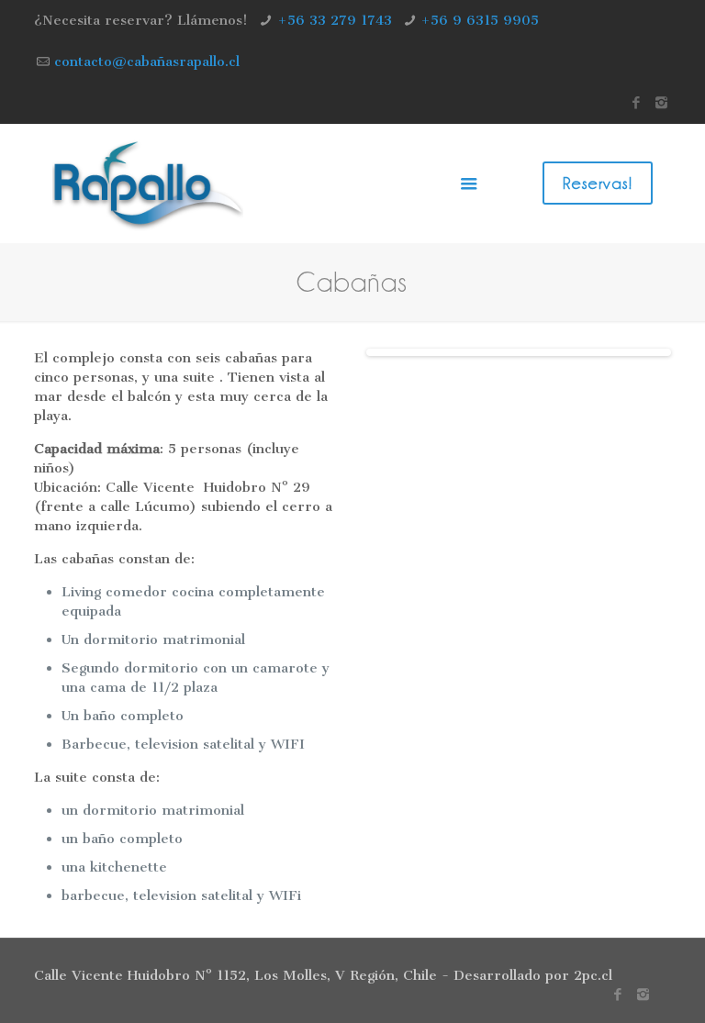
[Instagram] (661, 102)
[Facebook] (636, 102)
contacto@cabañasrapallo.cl (147, 61)
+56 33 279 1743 (334, 20)
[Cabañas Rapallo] (147, 183)
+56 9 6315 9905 (479, 20)
